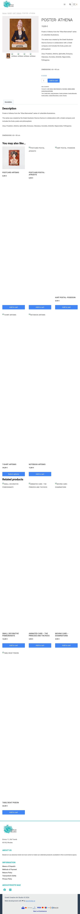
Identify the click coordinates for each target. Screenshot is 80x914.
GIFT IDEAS (50, 89)
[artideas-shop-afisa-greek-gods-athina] (20, 34)
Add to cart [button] (13, 307)
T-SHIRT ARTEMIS (9, 464)
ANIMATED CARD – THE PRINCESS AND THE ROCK (39, 634)
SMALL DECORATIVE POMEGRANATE (10, 634)
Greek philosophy (72, 93)
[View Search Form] (69, 4)
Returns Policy (7, 873)
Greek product (44, 95)
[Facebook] (4, 890)
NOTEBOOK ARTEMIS (37, 464)
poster (60, 95)
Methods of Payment (9, 869)
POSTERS (64, 89)
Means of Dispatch (8, 866)
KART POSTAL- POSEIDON (65, 297)
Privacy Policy (7, 879)
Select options (13, 474)
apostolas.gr (30, 901)
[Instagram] (10, 890)
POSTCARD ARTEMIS (10, 172)
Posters (65, 95)
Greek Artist (47, 93)
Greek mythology (63, 93)
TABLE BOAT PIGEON (10, 803)
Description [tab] (8, 102)
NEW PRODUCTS (57, 89)
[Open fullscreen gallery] (36, 50)
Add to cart (53, 81)
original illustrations (54, 95)
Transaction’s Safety (9, 876)
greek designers (55, 93)
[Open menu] (64, 4)
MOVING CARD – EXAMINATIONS (61, 634)
